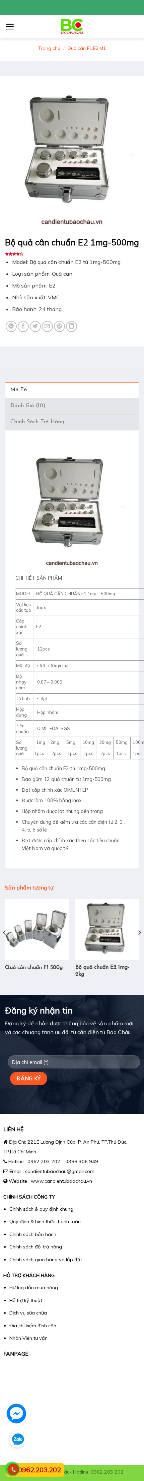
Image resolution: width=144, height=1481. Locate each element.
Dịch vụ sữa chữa (28, 1313)
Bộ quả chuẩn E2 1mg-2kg (102, 971)
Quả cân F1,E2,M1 (86, 48)
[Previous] (4, 946)
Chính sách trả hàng (37, 422)
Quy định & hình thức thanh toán (45, 1221)
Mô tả (18, 390)
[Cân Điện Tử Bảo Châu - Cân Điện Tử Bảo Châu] (72, 26)
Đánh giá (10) (28, 406)
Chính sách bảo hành (32, 1234)
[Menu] (10, 27)
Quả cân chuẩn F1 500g (34, 967)
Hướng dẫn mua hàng (33, 1287)
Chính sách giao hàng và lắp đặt (45, 1260)
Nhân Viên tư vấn (28, 1338)
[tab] (72, 390)
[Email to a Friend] (47, 326)
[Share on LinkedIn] (71, 326)
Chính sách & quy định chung (41, 1209)
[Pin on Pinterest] (59, 326)
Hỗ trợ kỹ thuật (25, 1300)
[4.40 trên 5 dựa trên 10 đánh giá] (72, 254)
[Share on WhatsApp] (11, 326)
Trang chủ (49, 48)
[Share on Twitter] (35, 326)
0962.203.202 (39, 1469)
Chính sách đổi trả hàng (35, 1247)
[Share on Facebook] (23, 326)
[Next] (139, 946)
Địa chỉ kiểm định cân (32, 1326)
